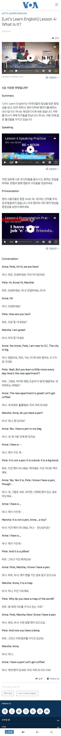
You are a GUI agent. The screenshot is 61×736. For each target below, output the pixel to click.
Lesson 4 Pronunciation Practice (29, 218)
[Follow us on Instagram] (26, 711)
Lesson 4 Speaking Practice (25, 138)
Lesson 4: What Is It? (20, 47)
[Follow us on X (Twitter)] (12, 711)
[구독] (47, 711)
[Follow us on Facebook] (5, 711)
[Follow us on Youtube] (19, 711)
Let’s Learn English (14, 13)
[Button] (55, 38)
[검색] (51, 732)
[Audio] (37, 732)
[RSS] (33, 711)
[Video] (23, 732)
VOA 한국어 (15, 142)
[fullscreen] (56, 71)
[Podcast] (40, 711)
